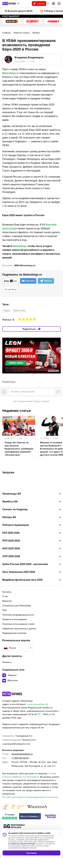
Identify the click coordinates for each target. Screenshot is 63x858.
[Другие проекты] (11, 3)
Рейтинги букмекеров (15, 525)
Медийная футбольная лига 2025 (22, 580)
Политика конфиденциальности (18, 614)
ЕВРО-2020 (19, 310)
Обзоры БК (9, 517)
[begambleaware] (30, 816)
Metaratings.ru (10, 73)
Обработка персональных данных (19, 628)
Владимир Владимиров (29, 57)
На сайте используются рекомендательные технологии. (30, 797)
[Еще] (59, 3)
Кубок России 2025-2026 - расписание (25, 564)
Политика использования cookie (18, 624)
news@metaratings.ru (22, 754)
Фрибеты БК (10, 501)
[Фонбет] (53, 21)
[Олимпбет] (32, 21)
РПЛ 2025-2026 (11, 541)
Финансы (6, 662)
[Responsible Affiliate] (14, 826)
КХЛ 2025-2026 (11, 533)
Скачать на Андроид (14, 509)
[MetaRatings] (12, 694)
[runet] (5, 807)
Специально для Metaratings (16, 605)
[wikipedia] (37, 807)
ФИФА (7, 310)
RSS (4, 610)
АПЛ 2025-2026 (11, 556)
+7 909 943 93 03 (20, 758)
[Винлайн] (12, 21)
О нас (5, 596)
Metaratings (19, 246)
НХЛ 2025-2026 (11, 548)
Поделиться (29, 329)
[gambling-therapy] (50, 816)
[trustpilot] (9, 816)
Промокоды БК (11, 494)
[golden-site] (18, 807)
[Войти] (53, 3)
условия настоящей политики (21, 844)
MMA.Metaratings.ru (24, 265)
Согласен (31, 853)
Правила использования (14, 619)
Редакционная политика (14, 633)
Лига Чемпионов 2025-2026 (18, 572)
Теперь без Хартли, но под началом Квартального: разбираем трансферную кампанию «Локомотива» (19, 448)
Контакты (6, 592)
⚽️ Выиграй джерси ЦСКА (18, 11)
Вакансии (7, 601)
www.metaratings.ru (37, 704)
